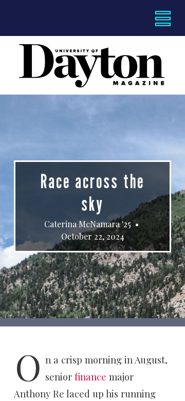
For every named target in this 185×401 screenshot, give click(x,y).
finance (90, 376)
